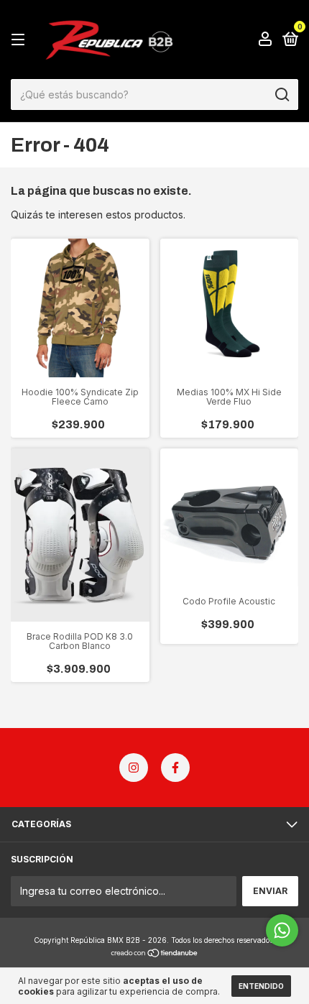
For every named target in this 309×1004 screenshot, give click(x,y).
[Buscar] (281, 95)
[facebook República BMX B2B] (175, 767)
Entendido (261, 986)
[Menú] (20, 39)
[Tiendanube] (155, 954)
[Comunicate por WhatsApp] (282, 930)
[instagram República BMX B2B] (133, 767)
